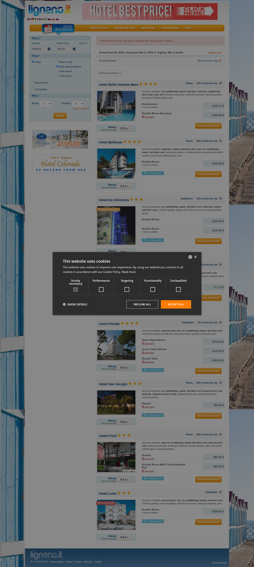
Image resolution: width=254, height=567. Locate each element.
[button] (75, 304)
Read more (129, 272)
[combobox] (190, 257)
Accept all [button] (176, 304)
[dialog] (127, 283)
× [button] (195, 256)
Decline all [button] (142, 304)
